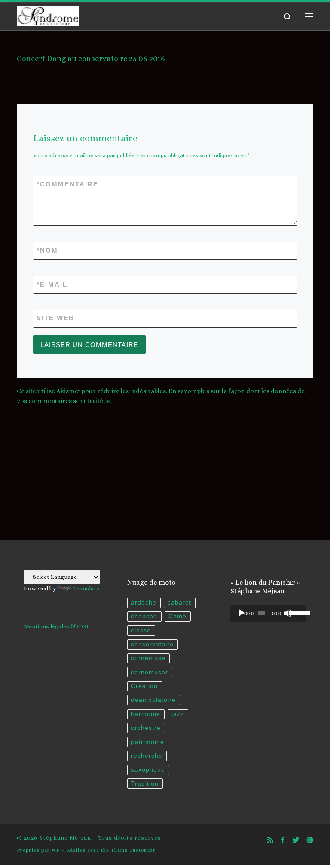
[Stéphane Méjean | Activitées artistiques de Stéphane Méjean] (48, 14)
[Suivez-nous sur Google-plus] (309, 840)
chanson (144, 616)
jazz (177, 714)
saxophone (148, 769)
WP (56, 850)
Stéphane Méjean (65, 837)
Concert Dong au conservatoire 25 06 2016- (92, 58)
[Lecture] (241, 613)
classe (141, 630)
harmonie (145, 714)
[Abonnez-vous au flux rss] (270, 840)
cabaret (179, 602)
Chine (177, 616)
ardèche (143, 602)
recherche (146, 756)
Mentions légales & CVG (56, 626)
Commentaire (67, 184)
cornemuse (148, 658)
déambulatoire (153, 700)
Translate (86, 588)
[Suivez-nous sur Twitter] (295, 840)
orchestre (146, 728)
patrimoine (147, 742)
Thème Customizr (133, 850)
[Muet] (288, 613)
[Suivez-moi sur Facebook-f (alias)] (283, 840)
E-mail (52, 284)
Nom (47, 250)
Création (144, 686)
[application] (268, 613)
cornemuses (150, 672)
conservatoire (152, 644)
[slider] (295, 612)
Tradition (145, 784)
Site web (55, 318)
